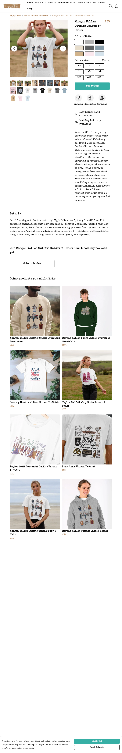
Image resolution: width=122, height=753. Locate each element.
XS (79, 66)
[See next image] (63, 49)
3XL (79, 78)
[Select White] (79, 42)
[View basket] (117, 6)
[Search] (111, 6)
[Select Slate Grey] (89, 48)
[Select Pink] (89, 54)
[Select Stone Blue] (99, 48)
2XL (99, 72)
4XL (89, 78)
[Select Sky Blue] (99, 54)
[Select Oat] (79, 48)
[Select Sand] (79, 54)
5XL (99, 78)
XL (89, 72)
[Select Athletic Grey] (89, 42)
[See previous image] (14, 49)
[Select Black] (99, 42)
